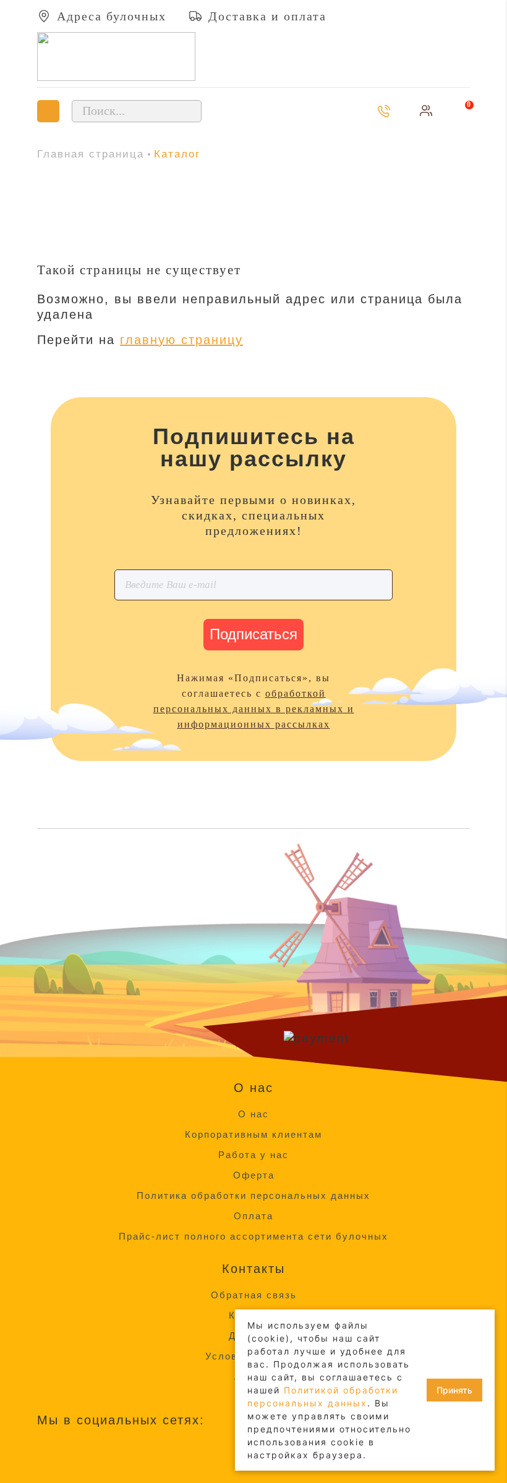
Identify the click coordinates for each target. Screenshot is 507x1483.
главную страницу (181, 340)
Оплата (253, 1216)
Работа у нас (253, 1154)
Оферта (254, 1175)
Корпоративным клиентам (253, 1134)
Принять (454, 1390)
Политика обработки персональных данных (253, 1195)
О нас (253, 1114)
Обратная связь (254, 1295)
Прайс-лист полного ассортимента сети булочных (253, 1236)
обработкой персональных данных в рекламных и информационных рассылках (253, 708)
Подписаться (253, 634)
